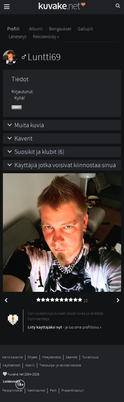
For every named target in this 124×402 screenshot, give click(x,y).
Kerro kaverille (12, 357)
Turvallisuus (90, 357)
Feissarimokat (12, 390)
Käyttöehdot (11, 365)
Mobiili (30, 365)
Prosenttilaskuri (72, 390)
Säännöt (71, 357)
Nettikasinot (36, 390)
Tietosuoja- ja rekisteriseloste (60, 365)
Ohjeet (32, 357)
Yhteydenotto (51, 357)
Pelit (53, 390)
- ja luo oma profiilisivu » (65, 327)
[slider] (59, 300)
